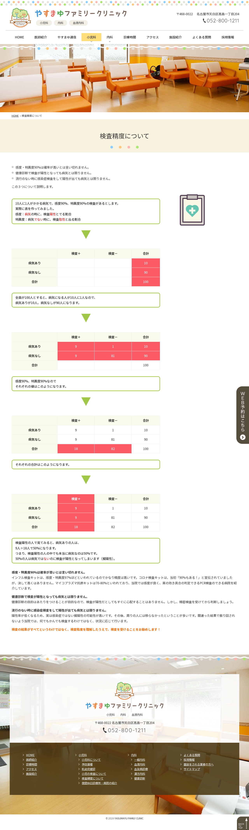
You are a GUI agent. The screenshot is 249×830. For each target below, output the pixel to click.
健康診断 (139, 778)
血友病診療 (141, 769)
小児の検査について (94, 774)
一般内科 (139, 760)
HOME (19, 37)
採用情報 (228, 37)
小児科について (91, 760)
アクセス (152, 37)
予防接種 (87, 764)
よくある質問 (201, 37)
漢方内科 (139, 774)
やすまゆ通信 (67, 37)
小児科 (91, 37)
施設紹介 (175, 37)
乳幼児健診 (88, 769)
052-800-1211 (223, 20)
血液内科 (139, 764)
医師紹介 (40, 37)
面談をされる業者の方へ (199, 764)
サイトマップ (192, 769)
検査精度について (92, 778)
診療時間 (130, 37)
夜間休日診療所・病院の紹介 (99, 783)
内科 (110, 37)
